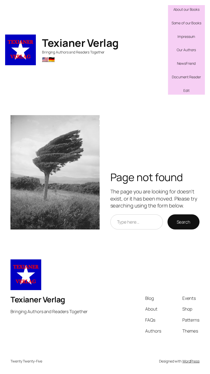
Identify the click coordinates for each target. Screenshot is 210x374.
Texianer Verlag (80, 43)
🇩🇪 (51, 59)
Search (183, 222)
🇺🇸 (45, 59)
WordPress (191, 361)
